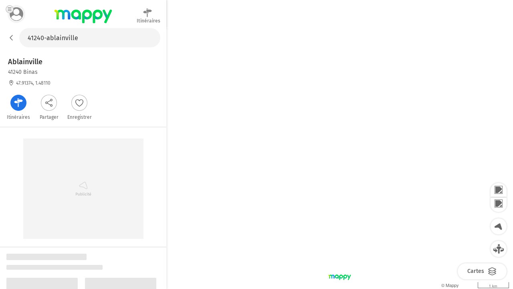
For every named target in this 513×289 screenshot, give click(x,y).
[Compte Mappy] (16, 14)
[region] (339, 158)
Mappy (83, 23)
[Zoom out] (499, 204)
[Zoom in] (499, 190)
